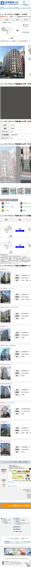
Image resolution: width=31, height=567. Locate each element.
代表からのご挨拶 (20, 520)
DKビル (7, 326)
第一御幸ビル (8, 364)
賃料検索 (17, 529)
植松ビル (7, 422)
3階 (20, 229)
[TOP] (9, 3)
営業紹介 (17, 521)
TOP (4, 518)
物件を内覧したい (14, 465)
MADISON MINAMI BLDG (11, 307)
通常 (5, 22)
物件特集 (17, 527)
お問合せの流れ (7, 520)
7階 (20, 245)
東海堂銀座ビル (9, 383)
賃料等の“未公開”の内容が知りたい (18, 468)
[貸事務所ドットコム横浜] (15, 555)
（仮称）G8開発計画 (10, 345)
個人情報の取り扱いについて (22, 523)
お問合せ (5, 521)
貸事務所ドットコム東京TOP (6, 7)
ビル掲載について (7, 523)
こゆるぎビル (8, 441)
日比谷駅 (23, 411)
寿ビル (6, 269)
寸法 (9, 22)
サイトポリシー (19, 524)
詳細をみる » (20, 230)
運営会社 (17, 518)
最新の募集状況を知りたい (16, 466)
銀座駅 (23, 297)
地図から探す (18, 531)
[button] (2, 164)
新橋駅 (16, 7)
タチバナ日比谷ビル (10, 402)
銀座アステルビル (9, 288)
